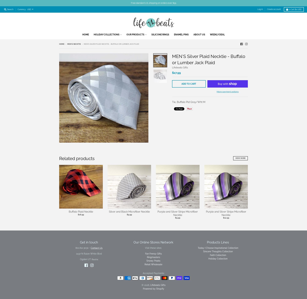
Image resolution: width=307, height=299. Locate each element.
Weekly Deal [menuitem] (217, 34)
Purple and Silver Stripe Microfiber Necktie (177, 213)
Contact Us (96, 248)
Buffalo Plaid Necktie (81, 211)
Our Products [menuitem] (135, 34)
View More (240, 158)
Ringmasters (153, 257)
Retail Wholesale (153, 264)
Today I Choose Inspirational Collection (218, 248)
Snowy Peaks (153, 260)
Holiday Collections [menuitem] (106, 34)
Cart (295, 9)
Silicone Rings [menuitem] (160, 34)
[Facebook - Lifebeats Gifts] (241, 44)
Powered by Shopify (153, 288)
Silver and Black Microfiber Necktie (129, 211)
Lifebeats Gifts (180, 67)
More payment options (228, 91)
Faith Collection (218, 255)
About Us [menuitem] (199, 34)
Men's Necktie (74, 44)
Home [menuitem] (85, 34)
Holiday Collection (218, 258)
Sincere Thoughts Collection (218, 251)
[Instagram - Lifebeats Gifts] (246, 44)
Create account (274, 9)
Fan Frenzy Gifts (153, 253)
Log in (260, 9)
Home (61, 44)
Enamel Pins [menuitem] (181, 34)
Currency (22, 9)
